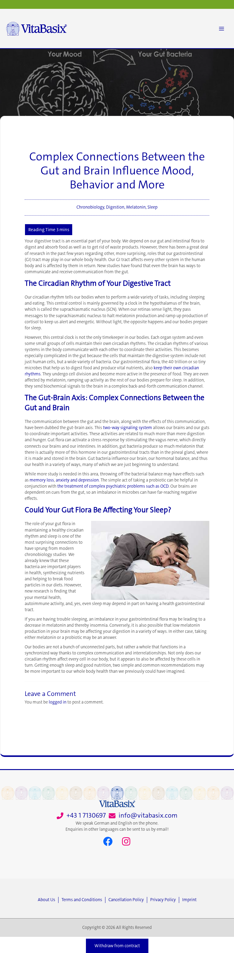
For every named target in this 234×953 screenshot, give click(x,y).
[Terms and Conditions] (83, 900)
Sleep (152, 207)
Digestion (115, 207)
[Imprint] (189, 900)
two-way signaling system (127, 428)
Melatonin (136, 207)
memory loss (42, 480)
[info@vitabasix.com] (143, 815)
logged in (57, 702)
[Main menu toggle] (221, 28)
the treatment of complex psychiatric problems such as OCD (112, 486)
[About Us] (48, 900)
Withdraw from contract (117, 946)
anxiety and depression (77, 480)
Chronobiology (90, 207)
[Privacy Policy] (164, 900)
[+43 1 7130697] (81, 815)
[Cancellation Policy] (127, 900)
